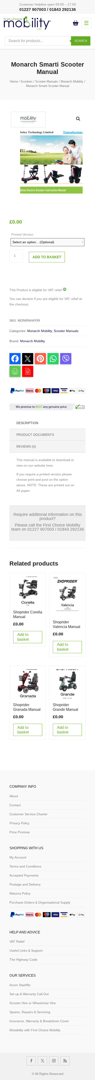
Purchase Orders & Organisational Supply (39, 902)
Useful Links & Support (26, 950)
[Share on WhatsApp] (53, 358)
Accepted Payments (24, 875)
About (13, 796)
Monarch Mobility (72, 81)
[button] (78, 119)
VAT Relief (16, 941)
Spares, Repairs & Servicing (29, 1012)
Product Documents (35, 435)
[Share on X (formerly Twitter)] (27, 358)
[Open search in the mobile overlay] (47, 41)
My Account (17, 857)
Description (27, 423)
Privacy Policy (19, 823)
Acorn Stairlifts (19, 985)
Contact (15, 805)
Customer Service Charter (28, 814)
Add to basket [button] (23, 636)
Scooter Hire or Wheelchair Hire (32, 1003)
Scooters (27, 81)
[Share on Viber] (65, 358)
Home (14, 81)
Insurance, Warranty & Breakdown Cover (39, 1021)
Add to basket (47, 257)
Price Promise (19, 832)
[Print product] (15, 371)
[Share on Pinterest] (40, 358)
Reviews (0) (26, 446)
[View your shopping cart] (76, 23)
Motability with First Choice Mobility (34, 1030)
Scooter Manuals (46, 81)
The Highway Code (23, 959)
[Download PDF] (27, 371)
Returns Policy (19, 893)
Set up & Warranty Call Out (29, 994)
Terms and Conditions (25, 866)
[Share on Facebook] (15, 358)
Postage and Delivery (25, 884)
